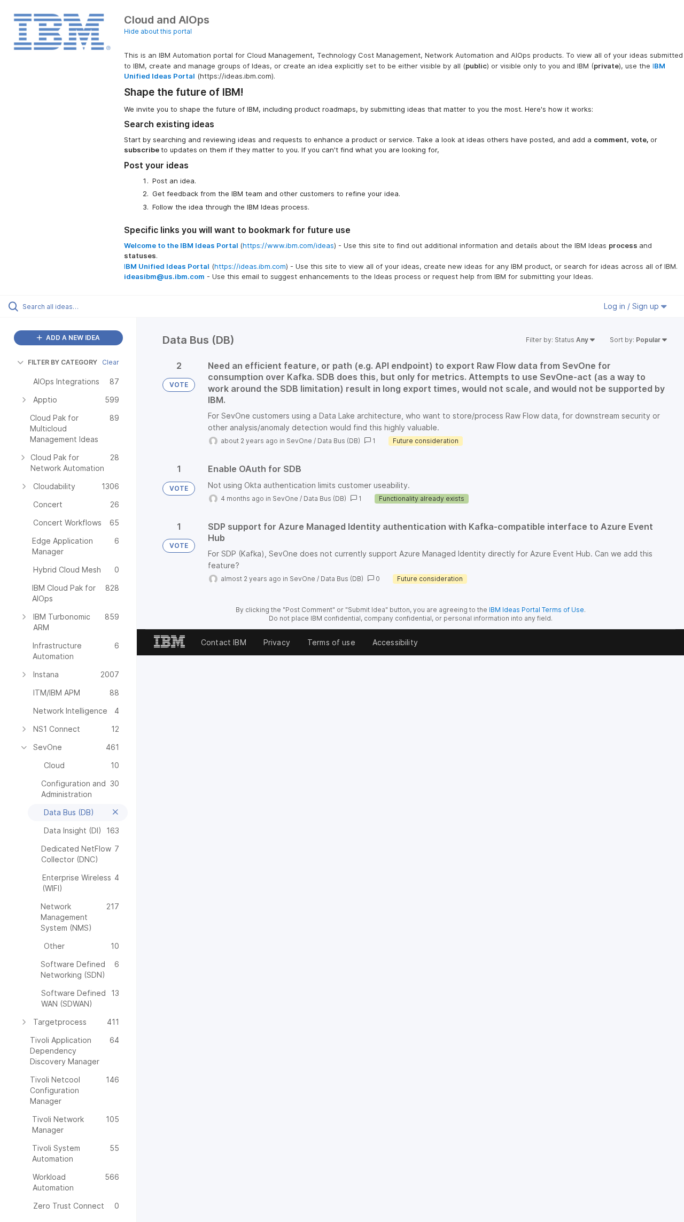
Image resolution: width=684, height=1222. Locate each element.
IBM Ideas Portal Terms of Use (536, 610)
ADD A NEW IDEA (72, 338)
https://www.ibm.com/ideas (288, 245)
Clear (110, 362)
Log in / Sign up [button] (632, 306)
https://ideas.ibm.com (250, 266)
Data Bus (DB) (338, 441)
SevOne (299, 441)
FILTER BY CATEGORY (62, 362)
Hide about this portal (158, 31)
